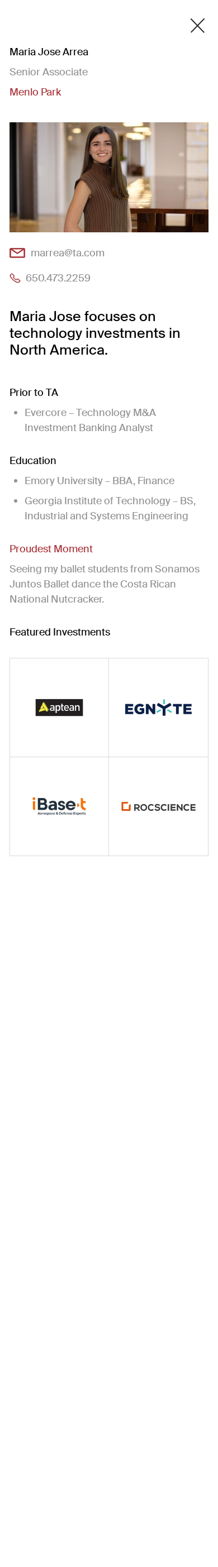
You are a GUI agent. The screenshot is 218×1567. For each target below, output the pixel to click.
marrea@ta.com (68, 253)
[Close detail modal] (197, 26)
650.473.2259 (58, 278)
